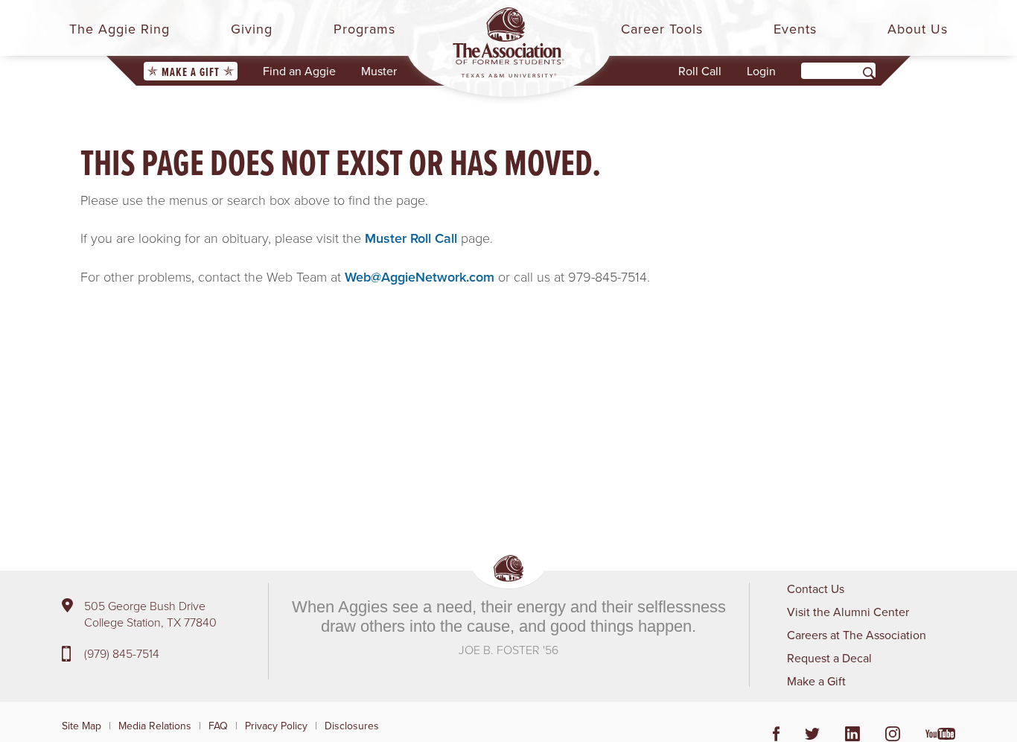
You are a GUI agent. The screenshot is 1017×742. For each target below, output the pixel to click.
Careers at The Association (856, 635)
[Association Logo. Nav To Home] (508, 42)
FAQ (218, 725)
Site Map (81, 725)
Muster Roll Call (411, 238)
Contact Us (815, 588)
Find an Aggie (299, 71)
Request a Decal (829, 658)
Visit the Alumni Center (848, 611)
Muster (379, 71)
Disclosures (352, 725)
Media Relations (154, 725)
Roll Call (699, 71)
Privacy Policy (276, 725)
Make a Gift (191, 71)
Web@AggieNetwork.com (419, 276)
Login (761, 71)
